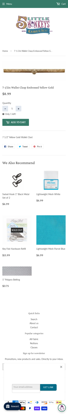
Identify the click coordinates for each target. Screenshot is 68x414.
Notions (34, 343)
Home (5, 51)
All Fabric (34, 339)
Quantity (6, 103)
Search (34, 319)
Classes (34, 347)
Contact (34, 327)
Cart (63, 4)
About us (34, 323)
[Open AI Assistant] (62, 408)
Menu (9, 4)
